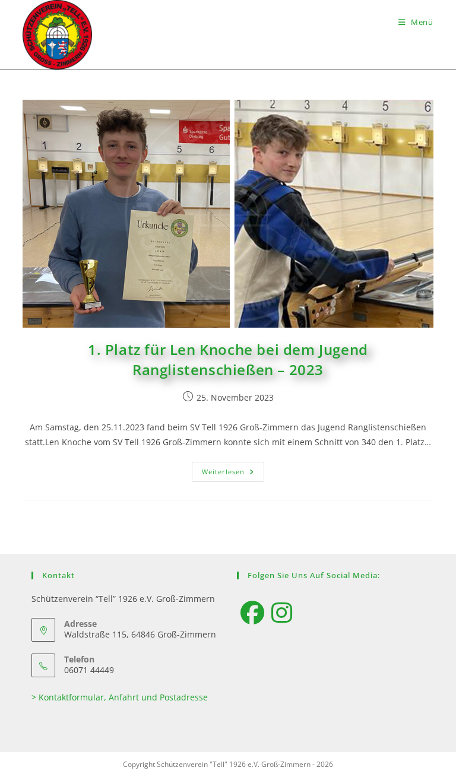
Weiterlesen (233, 469)
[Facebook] (252, 612)
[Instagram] (281, 612)
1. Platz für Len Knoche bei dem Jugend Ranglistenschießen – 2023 (228, 359)
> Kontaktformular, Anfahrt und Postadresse (119, 697)
